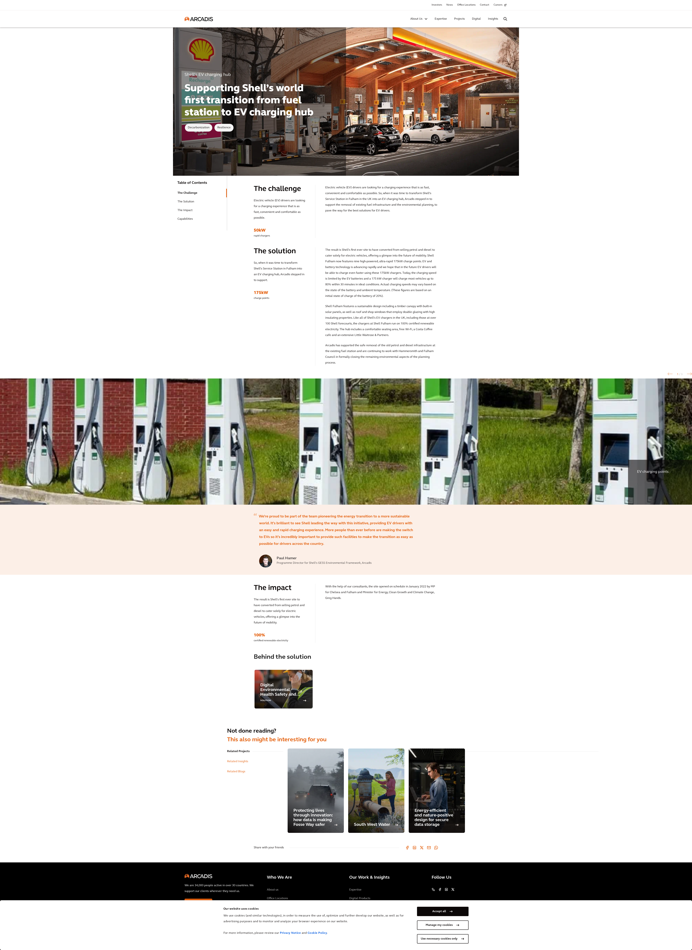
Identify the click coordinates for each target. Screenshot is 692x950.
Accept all (439, 911)
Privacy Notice (290, 933)
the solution (186, 201)
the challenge (187, 193)
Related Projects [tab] (238, 751)
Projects (459, 18)
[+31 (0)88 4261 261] (433, 889)
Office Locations (466, 5)
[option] (346, 441)
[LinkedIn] (414, 847)
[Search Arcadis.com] (505, 19)
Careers (498, 5)
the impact (185, 210)
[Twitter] (422, 847)
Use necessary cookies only (439, 938)
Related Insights (237, 761)
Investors (437, 5)
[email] (429, 847)
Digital (476, 18)
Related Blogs (236, 771)
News (449, 5)
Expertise (441, 18)
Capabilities (185, 219)
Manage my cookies (439, 925)
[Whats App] (436, 847)
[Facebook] (407, 847)
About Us (416, 18)
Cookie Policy (317, 933)
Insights (493, 18)
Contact (484, 5)
